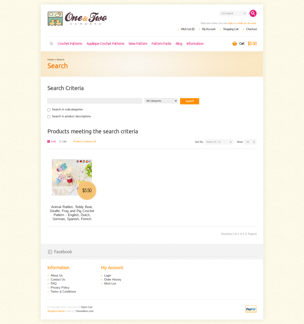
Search (60, 59)
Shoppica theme (56, 311)
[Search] (253, 13)
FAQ (54, 283)
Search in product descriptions (71, 116)
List (64, 141)
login (230, 23)
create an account (246, 23)
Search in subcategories (67, 109)
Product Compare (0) (84, 141)
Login (107, 275)
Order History (112, 279)
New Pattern (138, 43)
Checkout (251, 29)
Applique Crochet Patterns (105, 43)
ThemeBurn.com (84, 311)
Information (194, 43)
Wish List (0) (187, 29)
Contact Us (58, 279)
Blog (179, 43)
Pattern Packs (161, 43)
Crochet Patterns (70, 43)
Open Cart (86, 307)
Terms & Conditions (63, 291)
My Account (208, 29)
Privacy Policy (60, 287)
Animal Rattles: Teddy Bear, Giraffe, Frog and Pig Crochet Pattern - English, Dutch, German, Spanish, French (72, 213)
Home (51, 43)
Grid (53, 141)
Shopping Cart (230, 29)
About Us (57, 275)
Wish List (110, 283)
